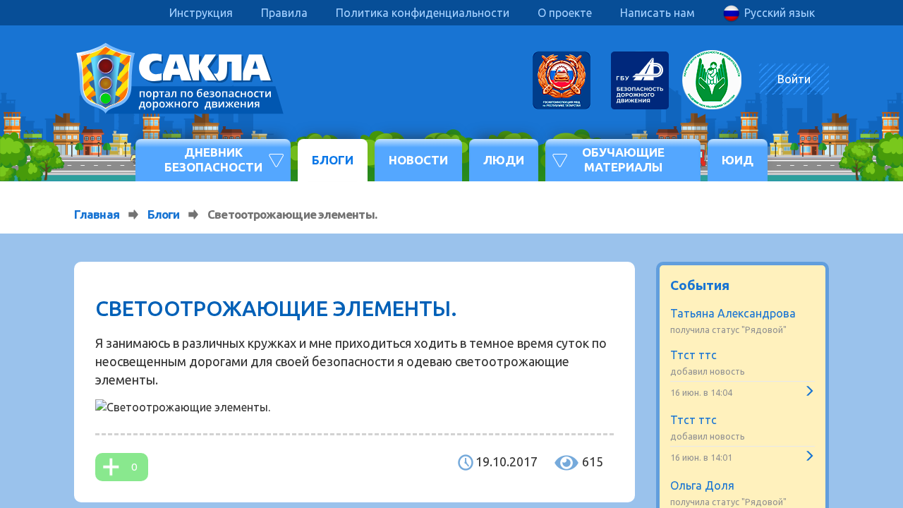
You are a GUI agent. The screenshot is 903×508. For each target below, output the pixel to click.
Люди (503, 160)
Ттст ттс (693, 355)
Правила (284, 12)
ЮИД (737, 160)
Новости (418, 160)
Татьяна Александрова (733, 313)
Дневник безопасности (213, 159)
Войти (794, 79)
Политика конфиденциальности (422, 12)
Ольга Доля (702, 485)
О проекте (565, 12)
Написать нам (657, 12)
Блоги (332, 160)
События (699, 285)
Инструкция (201, 12)
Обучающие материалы (623, 159)
